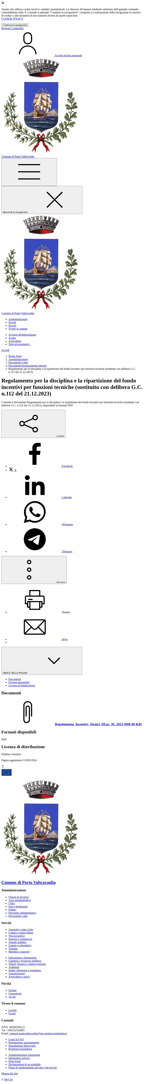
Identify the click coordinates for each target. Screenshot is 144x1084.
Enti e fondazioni (17, 906)
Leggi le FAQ (16, 1039)
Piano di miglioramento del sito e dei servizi (32, 1067)
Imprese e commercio (20, 939)
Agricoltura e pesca (19, 976)
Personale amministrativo (22, 912)
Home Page (14, 356)
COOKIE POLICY (12, 18)
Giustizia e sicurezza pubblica (24, 960)
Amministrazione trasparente (24, 1054)
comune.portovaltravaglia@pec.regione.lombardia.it (38, 1033)
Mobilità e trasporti (18, 951)
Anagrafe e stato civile (20, 929)
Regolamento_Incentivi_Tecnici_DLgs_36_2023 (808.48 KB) (98, 724)
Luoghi (12, 1010)
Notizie (12, 990)
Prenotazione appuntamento (23, 1042)
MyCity (8, 1079)
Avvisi (12, 996)
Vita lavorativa (16, 935)
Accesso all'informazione (22, 334)
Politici (12, 909)
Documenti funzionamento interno (27, 365)
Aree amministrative (19, 900)
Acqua (12, 337)
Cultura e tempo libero (20, 932)
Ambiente (13, 967)
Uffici (11, 903)
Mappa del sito (9, 1073)
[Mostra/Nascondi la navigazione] (29, 172)
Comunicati (14, 993)
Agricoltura (14, 341)
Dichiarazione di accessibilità (24, 1064)
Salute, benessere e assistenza (24, 970)
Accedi (5, 350)
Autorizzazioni (16, 973)
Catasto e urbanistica (19, 945)
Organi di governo (18, 897)
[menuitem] (40, 466)
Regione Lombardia (12, 28)
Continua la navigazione (15, 25)
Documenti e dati (17, 362)
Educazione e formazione (22, 957)
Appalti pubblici (17, 942)
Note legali (14, 1061)
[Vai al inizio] (2, 766)
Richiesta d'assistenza (20, 1048)
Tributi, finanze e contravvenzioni (27, 964)
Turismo (13, 948)
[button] (17, 319)
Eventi (12, 1013)
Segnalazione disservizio (22, 1045)
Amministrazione (17, 359)
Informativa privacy (19, 1058)
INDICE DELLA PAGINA (15, 673)
